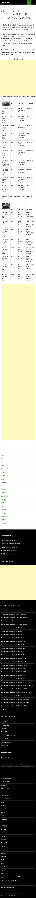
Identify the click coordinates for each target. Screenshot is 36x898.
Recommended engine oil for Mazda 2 (12, 627)
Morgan (3, 829)
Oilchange (5, 2)
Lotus (2, 802)
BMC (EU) (4, 785)
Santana (3, 856)
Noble (3, 836)
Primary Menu (33, 2)
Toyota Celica (5, 721)
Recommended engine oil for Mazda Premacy (14, 678)
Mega (2, 815)
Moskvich (4, 832)
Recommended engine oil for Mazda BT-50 (13, 655)
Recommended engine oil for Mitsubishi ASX (14, 689)
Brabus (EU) (4, 475)
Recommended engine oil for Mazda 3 (12, 631)
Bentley (3, 472)
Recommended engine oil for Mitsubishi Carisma (15, 692)
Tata (2, 870)
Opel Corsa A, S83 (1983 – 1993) (10, 735)
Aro (2, 458)
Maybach (3, 812)
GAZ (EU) (4, 520)
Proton (3, 846)
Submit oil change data (7, 887)
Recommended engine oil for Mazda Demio (14, 665)
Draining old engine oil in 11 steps (11, 543)
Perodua (3, 839)
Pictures (3, 709)
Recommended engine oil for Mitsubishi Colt (14, 696)
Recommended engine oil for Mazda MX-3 (13, 672)
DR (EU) (3, 499)
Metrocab (4, 819)
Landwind (4, 792)
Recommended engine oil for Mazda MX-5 (13, 675)
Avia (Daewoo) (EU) (6, 778)
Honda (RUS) (5, 523)
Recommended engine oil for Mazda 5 (12, 634)
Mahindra (4, 805)
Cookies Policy (5, 883)
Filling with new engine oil (9, 550)
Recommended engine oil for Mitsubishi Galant (15, 702)
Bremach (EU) (5, 788)
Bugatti (3, 479)
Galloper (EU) (5, 516)
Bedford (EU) (5, 781)
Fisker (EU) (4, 509)
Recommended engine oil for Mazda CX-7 (13, 661)
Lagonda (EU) (5, 795)
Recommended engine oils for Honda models (14, 621)
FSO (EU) (3, 513)
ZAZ (2, 873)
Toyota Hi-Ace (5, 732)
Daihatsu (3, 486)
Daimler (3, 489)
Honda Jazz (4, 745)
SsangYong (4, 866)
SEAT (2, 860)
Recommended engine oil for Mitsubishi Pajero (15, 706)
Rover (3, 849)
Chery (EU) (4, 482)
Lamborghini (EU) (6, 798)
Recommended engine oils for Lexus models (14, 624)
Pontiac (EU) (4, 843)
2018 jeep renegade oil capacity (10, 554)
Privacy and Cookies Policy (9, 880)
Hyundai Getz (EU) (6, 742)
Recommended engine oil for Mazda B (12, 651)
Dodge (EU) (4, 496)
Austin (3, 465)
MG (2, 822)
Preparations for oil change (9, 540)
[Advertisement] (18, 78)
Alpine (3, 455)
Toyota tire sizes (5, 758)
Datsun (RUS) (5, 492)
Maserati (3, 809)
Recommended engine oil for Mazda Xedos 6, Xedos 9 (17, 685)
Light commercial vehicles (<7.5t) (11, 877)
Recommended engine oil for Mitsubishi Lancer (15, 699)
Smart (3, 863)
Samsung (3, 853)
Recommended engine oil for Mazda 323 (13, 644)
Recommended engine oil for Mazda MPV (13, 668)
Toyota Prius (4, 728)
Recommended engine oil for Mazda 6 (12, 638)
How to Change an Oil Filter (9, 547)
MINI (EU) (4, 826)
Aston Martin (5, 469)
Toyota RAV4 (5, 725)
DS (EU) (3, 503)
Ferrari (3, 506)
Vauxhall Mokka (5, 738)
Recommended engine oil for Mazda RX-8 (13, 682)
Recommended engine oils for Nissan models (14, 610)
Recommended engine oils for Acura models (14, 614)
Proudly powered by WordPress (9, 895)
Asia (2, 462)
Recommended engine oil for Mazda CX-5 (13, 658)
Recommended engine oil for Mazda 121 (13, 641)
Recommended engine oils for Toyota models (14, 617)
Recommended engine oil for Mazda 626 (13, 648)
